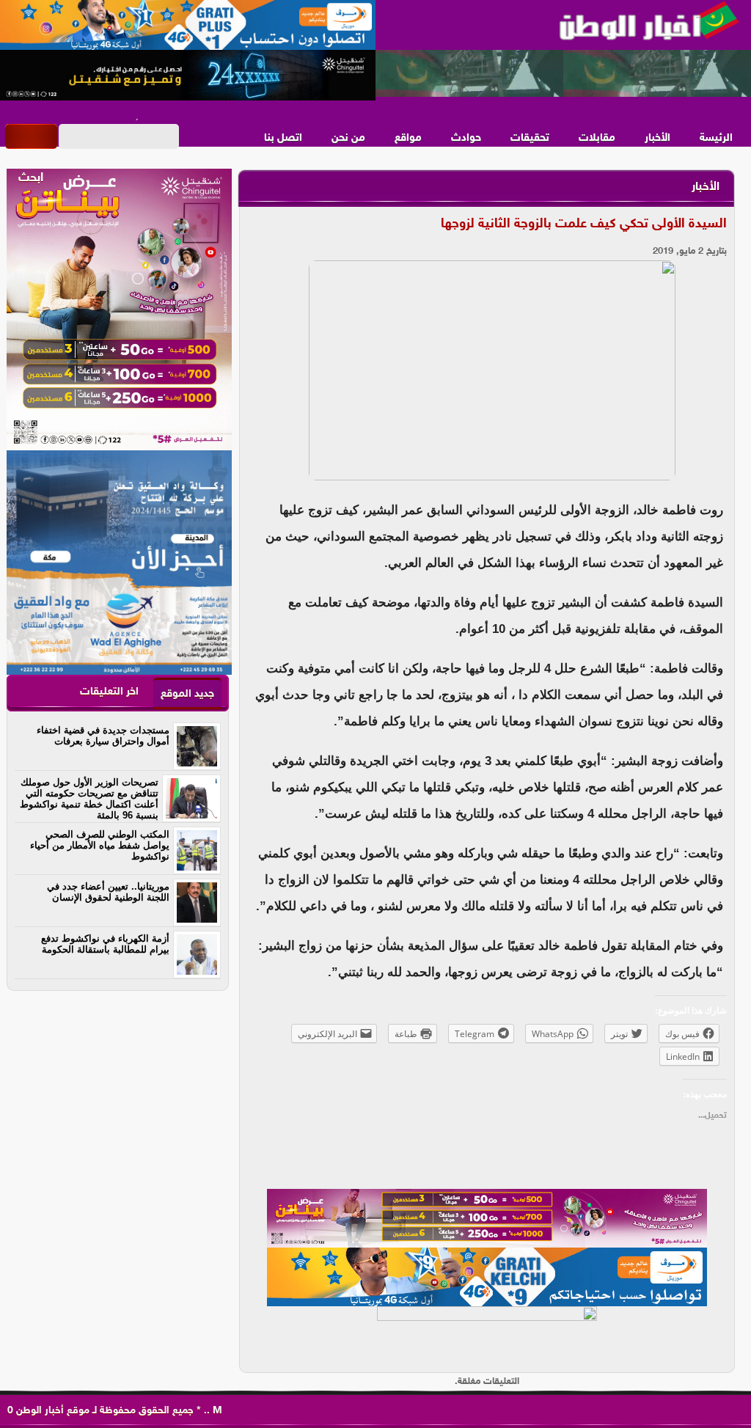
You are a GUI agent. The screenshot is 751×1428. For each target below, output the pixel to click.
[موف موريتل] (188, 26)
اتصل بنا (283, 138)
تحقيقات (529, 138)
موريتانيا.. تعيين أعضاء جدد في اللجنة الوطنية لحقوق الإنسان (108, 892)
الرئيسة (716, 138)
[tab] (187, 693)
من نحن (348, 138)
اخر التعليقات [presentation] (109, 692)
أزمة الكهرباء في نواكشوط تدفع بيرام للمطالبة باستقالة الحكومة (105, 944)
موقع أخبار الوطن (51, 1411)
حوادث (466, 138)
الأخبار (657, 138)
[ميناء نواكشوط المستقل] (563, 74)
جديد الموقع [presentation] (187, 694)
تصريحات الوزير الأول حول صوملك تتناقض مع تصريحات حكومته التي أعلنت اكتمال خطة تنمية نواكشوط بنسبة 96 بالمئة (89, 799)
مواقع (408, 138)
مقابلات (597, 138)
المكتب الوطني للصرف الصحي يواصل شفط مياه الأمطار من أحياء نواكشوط (99, 845)
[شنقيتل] (188, 75)
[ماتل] (487, 1335)
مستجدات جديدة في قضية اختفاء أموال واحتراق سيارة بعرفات (103, 736)
